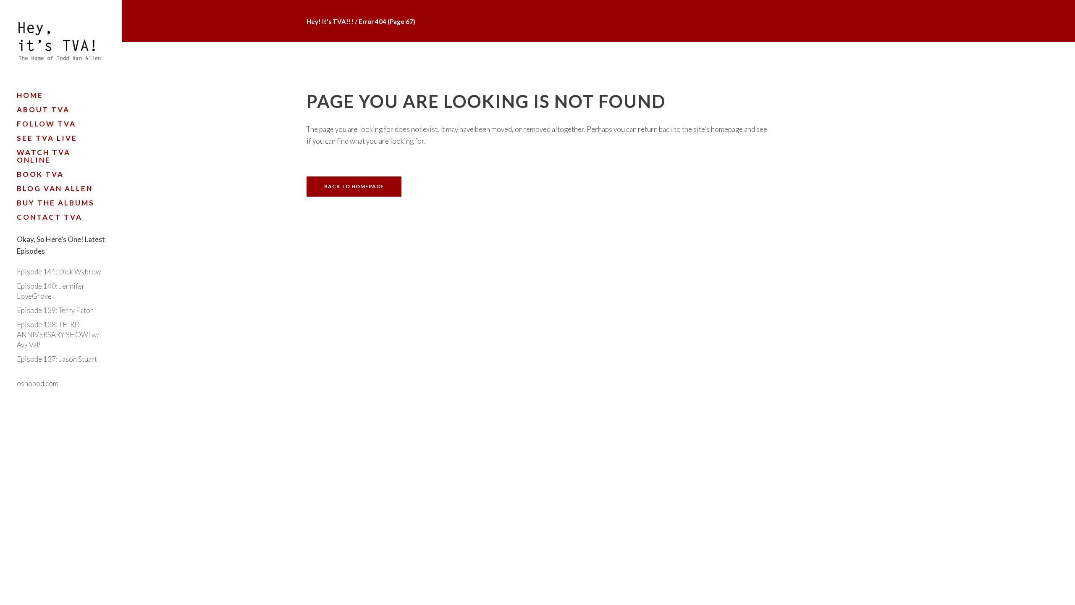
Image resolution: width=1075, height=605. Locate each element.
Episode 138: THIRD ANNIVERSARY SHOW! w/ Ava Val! (58, 334)
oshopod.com (37, 383)
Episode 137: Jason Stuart (57, 359)
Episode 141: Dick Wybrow (59, 271)
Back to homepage (354, 186)
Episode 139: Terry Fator (55, 310)
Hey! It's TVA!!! (330, 21)
